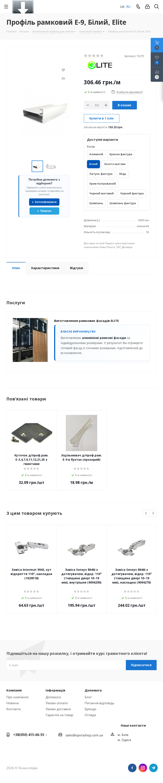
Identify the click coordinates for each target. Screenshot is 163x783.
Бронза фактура (121, 154)
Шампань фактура (123, 203)
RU (128, 6)
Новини (12, 703)
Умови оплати (57, 703)
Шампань (96, 203)
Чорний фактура (132, 193)
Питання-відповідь (99, 703)
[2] (90, 55)
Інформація (55, 690)
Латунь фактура (100, 174)
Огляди (90, 715)
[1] (86, 55)
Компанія (14, 690)
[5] (102, 55)
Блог (88, 697)
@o (75, 735)
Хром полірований (102, 183)
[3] (94, 55)
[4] (98, 55)
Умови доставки (58, 709)
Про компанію (17, 697)
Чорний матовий (101, 193)
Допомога (53, 697)
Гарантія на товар (59, 715)
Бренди (90, 709)
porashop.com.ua (90, 735)
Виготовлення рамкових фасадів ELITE (86, 320)
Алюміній (96, 154)
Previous (146, 513)
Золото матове (115, 164)
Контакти (13, 709)
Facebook (132, 768)
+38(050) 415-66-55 (28, 734)
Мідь (122, 174)
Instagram (143, 768)
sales (69, 735)
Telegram (44, 210)
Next (153, 513)
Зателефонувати (44, 202)
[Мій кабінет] (147, 6)
